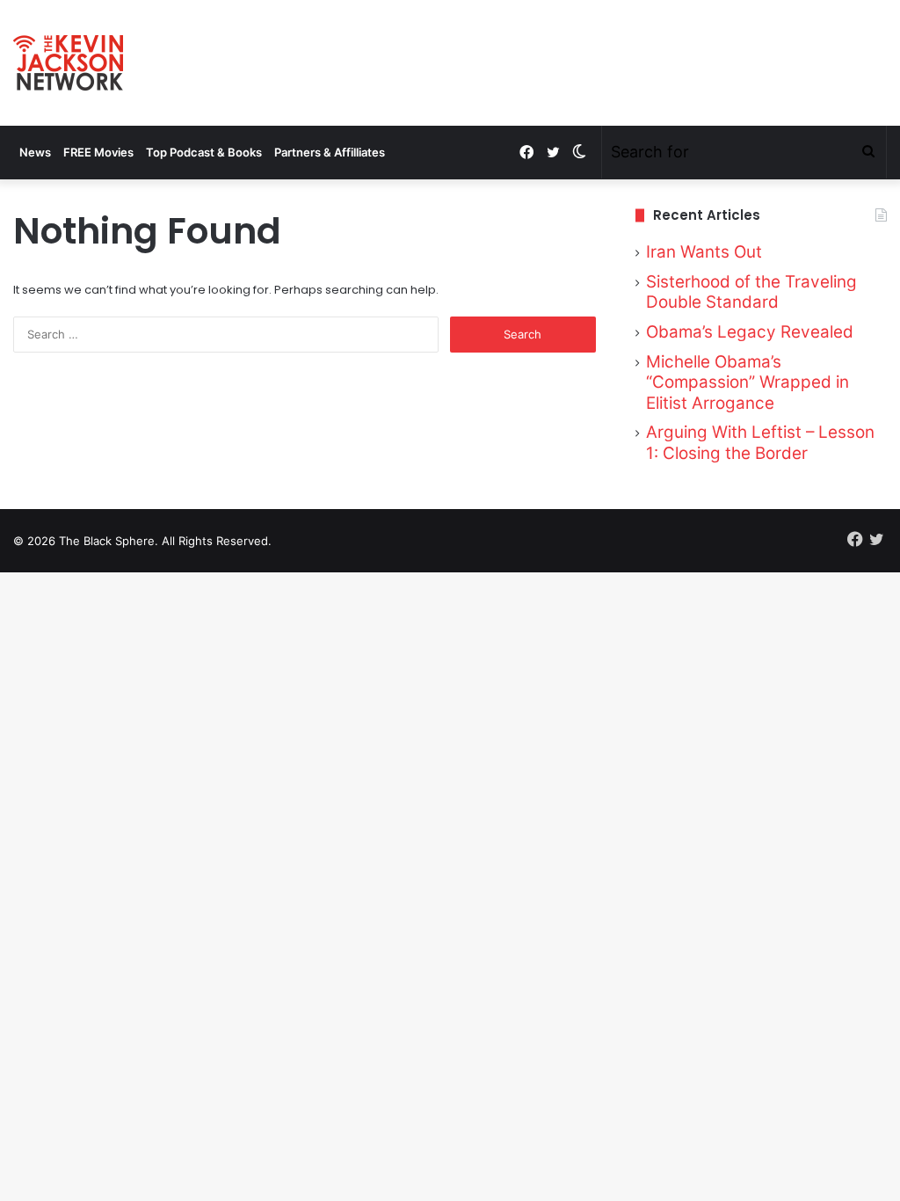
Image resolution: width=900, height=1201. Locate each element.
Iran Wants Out (704, 252)
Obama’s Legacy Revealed (749, 332)
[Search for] (868, 152)
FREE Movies (98, 152)
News (35, 152)
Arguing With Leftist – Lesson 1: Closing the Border (760, 442)
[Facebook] (526, 152)
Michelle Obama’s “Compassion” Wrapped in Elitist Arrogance (747, 382)
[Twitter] (553, 152)
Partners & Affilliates (329, 152)
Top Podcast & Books (204, 152)
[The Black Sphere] (68, 63)
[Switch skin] (579, 152)
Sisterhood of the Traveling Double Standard (751, 292)
